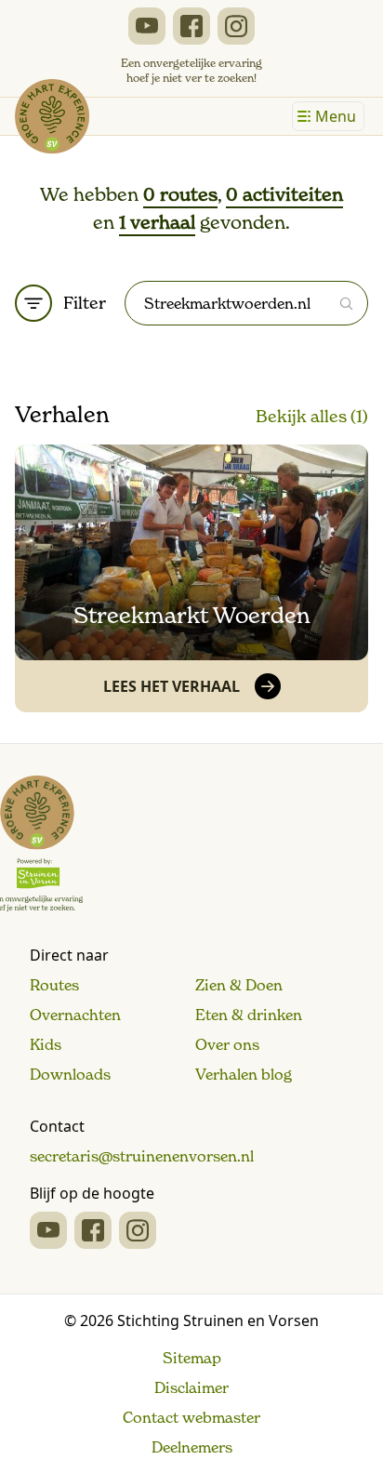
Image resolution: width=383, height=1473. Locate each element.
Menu (335, 116)
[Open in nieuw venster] (146, 26)
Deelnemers (192, 1447)
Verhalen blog (243, 1074)
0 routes (180, 194)
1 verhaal (157, 222)
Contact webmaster (191, 1417)
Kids (45, 1044)
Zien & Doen (239, 984)
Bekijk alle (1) (312, 416)
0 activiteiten (284, 194)
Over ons (227, 1044)
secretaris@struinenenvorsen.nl (142, 1156)
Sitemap (192, 1357)
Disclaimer (191, 1387)
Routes (54, 984)
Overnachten (75, 1014)
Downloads (70, 1074)
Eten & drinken (248, 1014)
